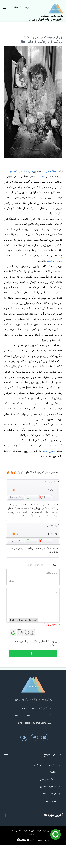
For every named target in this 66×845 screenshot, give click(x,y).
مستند (39, 176)
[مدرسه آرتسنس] (55, 9)
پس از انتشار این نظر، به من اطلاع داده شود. (34, 643)
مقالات (52, 772)
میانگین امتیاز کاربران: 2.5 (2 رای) (41, 472)
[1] (27, 565)
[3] (34, 565)
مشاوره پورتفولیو (48, 786)
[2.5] (8, 472)
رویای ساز (48, 451)
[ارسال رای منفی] (46, 497)
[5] (41, 565)
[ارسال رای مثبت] (32, 497)
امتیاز (54, 565)
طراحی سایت (43, 840)
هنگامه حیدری (49, 171)
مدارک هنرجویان (48, 779)
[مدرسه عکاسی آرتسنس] (33, 684)
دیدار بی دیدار (54, 261)
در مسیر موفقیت (48, 794)
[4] (38, 565)
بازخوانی (13, 632)
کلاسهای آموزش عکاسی (44, 765)
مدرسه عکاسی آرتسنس (21, 171)
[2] (31, 565)
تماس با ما (51, 801)
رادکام (32, 840)
